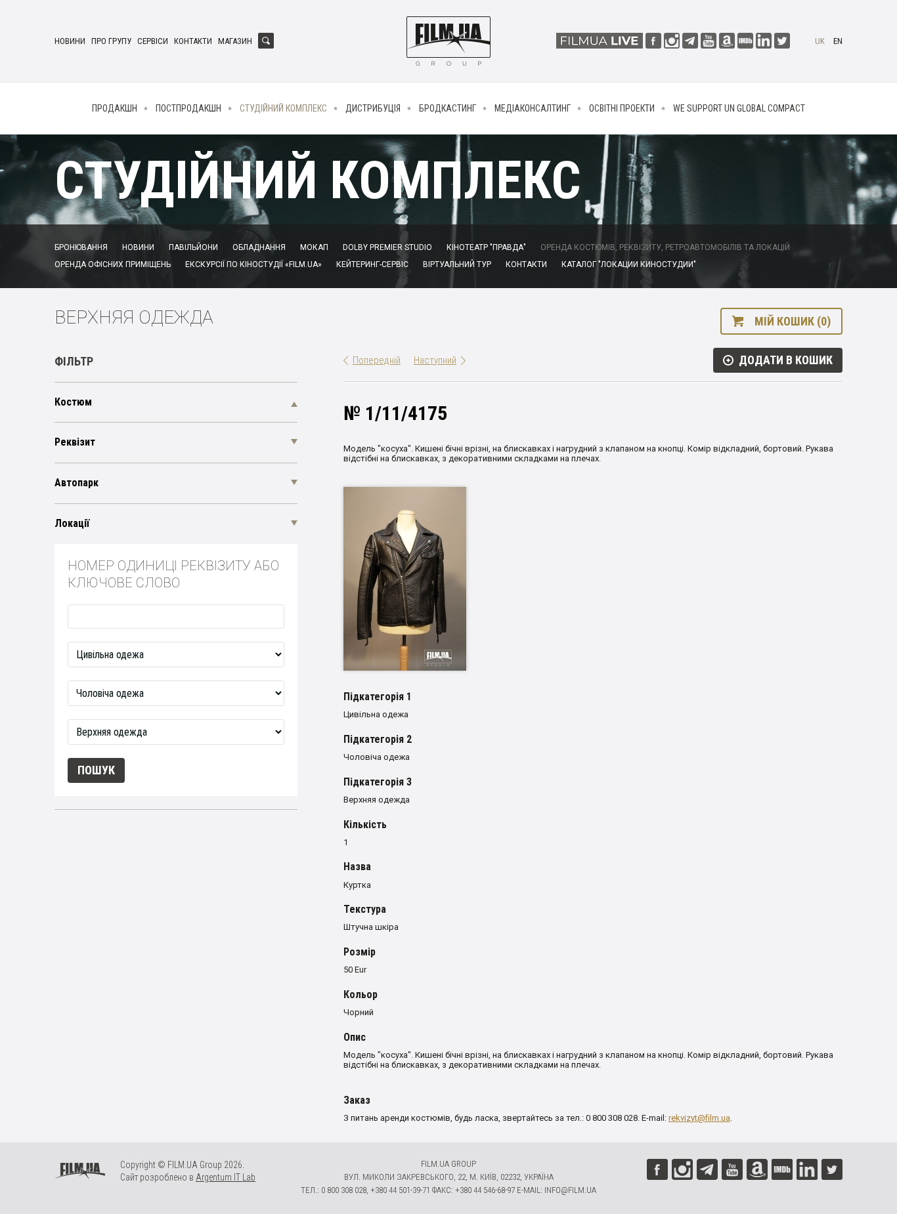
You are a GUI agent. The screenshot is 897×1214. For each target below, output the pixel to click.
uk (820, 41)
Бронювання (81, 247)
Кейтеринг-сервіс (372, 264)
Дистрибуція (373, 108)
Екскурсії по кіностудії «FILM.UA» (253, 264)
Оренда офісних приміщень (113, 264)
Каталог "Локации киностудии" (628, 264)
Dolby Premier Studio (387, 247)
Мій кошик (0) (793, 321)
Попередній (377, 360)
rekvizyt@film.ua (699, 1118)
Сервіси (152, 41)
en (837, 41)
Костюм (73, 402)
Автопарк (76, 482)
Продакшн (114, 108)
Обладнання (259, 247)
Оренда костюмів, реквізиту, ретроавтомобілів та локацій (665, 247)
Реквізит (75, 442)
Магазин (235, 41)
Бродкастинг (447, 108)
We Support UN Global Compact (739, 108)
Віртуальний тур (457, 264)
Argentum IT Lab (225, 1177)
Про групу (111, 41)
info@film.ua (570, 1190)
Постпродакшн (188, 108)
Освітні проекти (622, 108)
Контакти (193, 41)
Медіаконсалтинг (532, 108)
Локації (72, 523)
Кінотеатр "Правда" (486, 247)
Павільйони (193, 247)
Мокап (314, 247)
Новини (70, 41)
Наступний (435, 360)
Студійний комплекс (283, 108)
